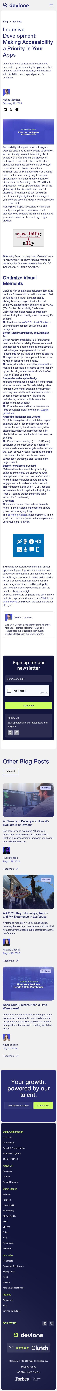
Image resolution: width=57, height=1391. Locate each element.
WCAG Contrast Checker (35, 322)
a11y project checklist (19, 514)
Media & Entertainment (13, 1288)
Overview (7, 1137)
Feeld (5, 1221)
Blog (5, 1305)
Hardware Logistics (12, 1153)
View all (11, 771)
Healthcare (8, 1261)
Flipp (5, 1237)
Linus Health (8, 1205)
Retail (5, 1277)
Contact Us (43, 1105)
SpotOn (6, 1227)
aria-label (43, 364)
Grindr (6, 1232)
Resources (8, 1300)
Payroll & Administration (14, 1148)
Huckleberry (8, 1210)
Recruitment (8, 1143)
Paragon (7, 1200)
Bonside (7, 1194)
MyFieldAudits (9, 1216)
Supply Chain (9, 1271)
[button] (51, 5)
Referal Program (10, 1182)
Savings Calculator (11, 1311)
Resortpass (8, 1243)
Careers (6, 1176)
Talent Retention (10, 1159)
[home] (16, 5)
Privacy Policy (28, 1366)
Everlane (7, 1248)
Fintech (6, 1282)
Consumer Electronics (13, 1266)
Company (7, 1171)
